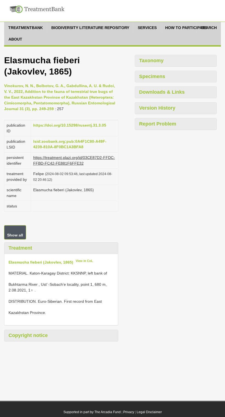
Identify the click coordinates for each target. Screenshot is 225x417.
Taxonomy (151, 60)
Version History (157, 108)
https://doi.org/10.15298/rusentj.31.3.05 (69, 125)
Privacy (128, 412)
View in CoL (84, 260)
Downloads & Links (162, 92)
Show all (15, 235)
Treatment (20, 248)
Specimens (152, 76)
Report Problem (157, 124)
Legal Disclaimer (149, 412)
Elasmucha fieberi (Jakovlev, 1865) (41, 262)
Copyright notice (28, 335)
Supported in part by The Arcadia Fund (92, 412)
